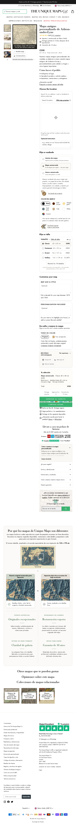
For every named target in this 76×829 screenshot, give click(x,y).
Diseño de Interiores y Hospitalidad (14, 732)
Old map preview (62, 100)
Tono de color (48, 333)
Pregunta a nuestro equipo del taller (51, 84)
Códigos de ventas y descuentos (13, 760)
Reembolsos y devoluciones (11, 741)
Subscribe (26, 796)
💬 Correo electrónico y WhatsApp (28, 5)
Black (48, 203)
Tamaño (56, 239)
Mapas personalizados (55, 21)
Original (45, 337)
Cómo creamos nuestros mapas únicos (53, 479)
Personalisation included (53, 304)
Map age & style (48, 282)
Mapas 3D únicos (9, 735)
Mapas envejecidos (9, 751)
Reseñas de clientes (9, 763)
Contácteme (7, 723)
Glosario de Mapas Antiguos (12, 769)
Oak (57, 209)
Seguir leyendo (46, 459)
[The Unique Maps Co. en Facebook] (8, 802)
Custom (48, 214)
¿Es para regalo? (46, 464)
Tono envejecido (60, 337)
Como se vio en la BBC (10, 772)
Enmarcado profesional (10, 729)
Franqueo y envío (9, 738)
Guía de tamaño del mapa (11, 745)
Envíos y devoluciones (47, 469)
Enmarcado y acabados (48, 474)
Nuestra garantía (46, 485)
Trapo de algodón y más (11, 757)
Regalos (38, 21)
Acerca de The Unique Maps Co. (13, 726)
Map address (56, 139)
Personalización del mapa (11, 748)
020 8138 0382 (45, 735)
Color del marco (48, 199)
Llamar (50, 419)
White (68, 209)
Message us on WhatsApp (48, 739)
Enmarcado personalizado (11, 754)
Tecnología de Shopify (38, 821)
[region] (56, 117)
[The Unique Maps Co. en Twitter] (12, 802)
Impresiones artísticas (20, 21)
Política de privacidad (10, 775)
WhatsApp (58, 419)
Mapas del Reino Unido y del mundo (50, 17)
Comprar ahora (56, 404)
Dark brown (58, 203)
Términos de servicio (9, 778)
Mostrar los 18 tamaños (56, 263)
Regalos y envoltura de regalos (13, 766)
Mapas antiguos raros (19, 17)
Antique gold (69, 203)
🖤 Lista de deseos (45, 5)
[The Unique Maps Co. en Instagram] (5, 802)
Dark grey (47, 209)
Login (40, 770)
